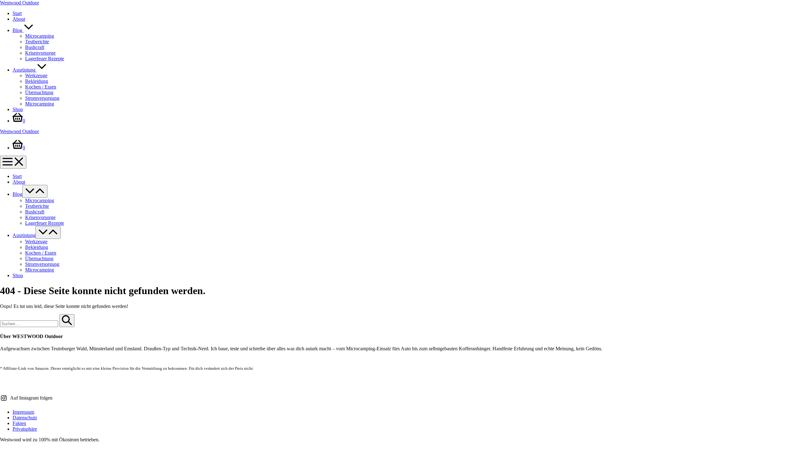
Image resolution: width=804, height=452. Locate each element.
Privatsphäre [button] (25, 429)
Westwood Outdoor (19, 2)
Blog (18, 30)
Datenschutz (25, 417)
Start (17, 13)
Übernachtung (39, 92)
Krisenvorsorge (40, 53)
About (19, 19)
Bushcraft (34, 47)
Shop (18, 109)
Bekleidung (36, 81)
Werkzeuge (36, 75)
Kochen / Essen (40, 86)
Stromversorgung (42, 98)
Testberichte (37, 41)
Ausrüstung (25, 70)
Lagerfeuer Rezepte (44, 58)
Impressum (23, 412)
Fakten (19, 423)
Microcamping (39, 36)
